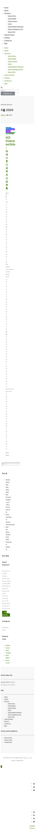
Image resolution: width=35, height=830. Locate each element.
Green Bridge (12, 19)
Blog (5, 43)
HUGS (10, 24)
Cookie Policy (8, 742)
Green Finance (12, 21)
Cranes (8, 648)
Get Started (5, 614)
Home (6, 7)
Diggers (8, 645)
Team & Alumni (9, 35)
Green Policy (12, 16)
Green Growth (10, 133)
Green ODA (11, 32)
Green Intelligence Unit (15, 29)
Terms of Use (8, 740)
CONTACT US (8, 93)
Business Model (8, 128)
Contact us (8, 40)
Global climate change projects (10, 131)
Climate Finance (10, 129)
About (6, 10)
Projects (7, 38)
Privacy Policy (8, 738)
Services (7, 13)
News (12, 133)
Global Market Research (15, 27)
